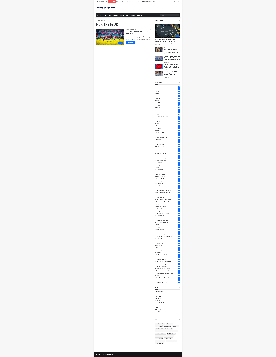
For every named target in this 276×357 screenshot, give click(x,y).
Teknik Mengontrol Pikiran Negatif (164, 277)
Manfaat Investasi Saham (162, 231)
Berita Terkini (175, 326)
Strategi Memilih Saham (161, 259)
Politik (127, 15)
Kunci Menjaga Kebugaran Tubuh (163, 192)
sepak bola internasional (171, 340)
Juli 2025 (158, 307)
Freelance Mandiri (160, 197)
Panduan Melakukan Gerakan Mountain (165, 236)
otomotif (158, 98)
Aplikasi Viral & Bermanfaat (162, 188)
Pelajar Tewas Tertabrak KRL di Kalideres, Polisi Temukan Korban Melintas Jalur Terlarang (166, 41)
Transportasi (159, 162)
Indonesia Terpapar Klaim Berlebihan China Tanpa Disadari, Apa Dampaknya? (171, 66)
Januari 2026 (159, 298)
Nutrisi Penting (159, 243)
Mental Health (159, 155)
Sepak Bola (158, 107)
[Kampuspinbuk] (106, 8)
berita (157, 86)
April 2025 (158, 314)
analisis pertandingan (160, 323)
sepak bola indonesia (160, 340)
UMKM (157, 275)
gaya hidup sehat (159, 328)
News (104, 15)
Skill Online (158, 204)
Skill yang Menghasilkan (161, 178)
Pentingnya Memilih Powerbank (163, 201)
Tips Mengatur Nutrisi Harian (162, 254)
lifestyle (158, 91)
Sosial (109, 15)
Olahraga (158, 165)
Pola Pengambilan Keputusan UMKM (164, 273)
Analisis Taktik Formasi (161, 206)
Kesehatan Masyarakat (160, 333)
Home (98, 20)
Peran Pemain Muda (160, 250)
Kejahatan (115, 15)
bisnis (157, 93)
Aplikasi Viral (159, 245)
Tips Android (159, 238)
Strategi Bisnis (159, 183)
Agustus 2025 (159, 305)
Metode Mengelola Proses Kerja (163, 257)
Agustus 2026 (159, 291)
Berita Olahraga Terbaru (161, 135)
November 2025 (160, 302)
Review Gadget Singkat (161, 176)
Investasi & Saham (160, 146)
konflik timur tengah (160, 336)
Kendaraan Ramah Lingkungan (171, 331)
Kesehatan (158, 139)
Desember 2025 (160, 300)
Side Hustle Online (160, 224)
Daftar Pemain (159, 252)
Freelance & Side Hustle (161, 137)
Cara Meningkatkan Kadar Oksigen (164, 261)
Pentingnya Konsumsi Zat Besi (163, 211)
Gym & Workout (159, 112)
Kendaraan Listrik (159, 331)
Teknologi (139, 15)
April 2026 (158, 294)
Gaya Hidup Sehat (160, 148)
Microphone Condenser (161, 241)
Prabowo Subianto (168, 338)
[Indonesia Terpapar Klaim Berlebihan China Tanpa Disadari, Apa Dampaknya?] (159, 66)
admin (128, 29)
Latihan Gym (159, 208)
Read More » (131, 42)
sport (157, 109)
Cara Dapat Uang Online (161, 144)
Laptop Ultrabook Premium (162, 222)
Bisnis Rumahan (159, 169)
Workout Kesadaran (160, 229)
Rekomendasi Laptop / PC (162, 142)
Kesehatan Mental (171, 333)
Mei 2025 (158, 311)
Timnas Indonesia (159, 343)
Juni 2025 (158, 309)
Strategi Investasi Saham (162, 282)
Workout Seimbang (160, 234)
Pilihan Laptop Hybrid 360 (162, 266)
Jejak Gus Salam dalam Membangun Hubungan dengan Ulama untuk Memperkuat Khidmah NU (171, 74)
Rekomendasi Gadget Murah (162, 247)
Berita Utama (159, 227)
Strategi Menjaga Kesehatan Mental (164, 280)
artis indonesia (169, 323)
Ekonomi (133, 15)
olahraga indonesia (170, 336)
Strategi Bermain (160, 215)
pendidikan (158, 102)
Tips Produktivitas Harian (162, 116)
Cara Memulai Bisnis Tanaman (163, 213)
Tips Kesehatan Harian (161, 160)
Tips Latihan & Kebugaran (162, 132)
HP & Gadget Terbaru (161, 181)
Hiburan (122, 15)
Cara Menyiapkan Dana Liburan (163, 190)
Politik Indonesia (159, 338)
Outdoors (158, 123)
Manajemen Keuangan (161, 158)
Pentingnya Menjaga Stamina (163, 270)
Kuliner (157, 167)
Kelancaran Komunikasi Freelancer (164, 194)
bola (157, 96)
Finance (158, 185)
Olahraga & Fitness (160, 174)
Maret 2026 (159, 296)
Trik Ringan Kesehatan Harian (163, 268)
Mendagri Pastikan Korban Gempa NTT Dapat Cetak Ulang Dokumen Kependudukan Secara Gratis (138, 1)
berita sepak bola (167, 326)
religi (157, 151)
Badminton (158, 125)
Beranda (99, 15)
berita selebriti (159, 326)
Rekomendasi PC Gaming (162, 220)
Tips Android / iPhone (161, 153)
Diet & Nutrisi (159, 171)
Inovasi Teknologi (168, 328)
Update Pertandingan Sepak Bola (163, 199)
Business (158, 130)
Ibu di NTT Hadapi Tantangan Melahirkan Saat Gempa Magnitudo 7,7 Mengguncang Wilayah (172, 58)
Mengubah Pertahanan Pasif (162, 217)
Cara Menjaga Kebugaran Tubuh (163, 264)
